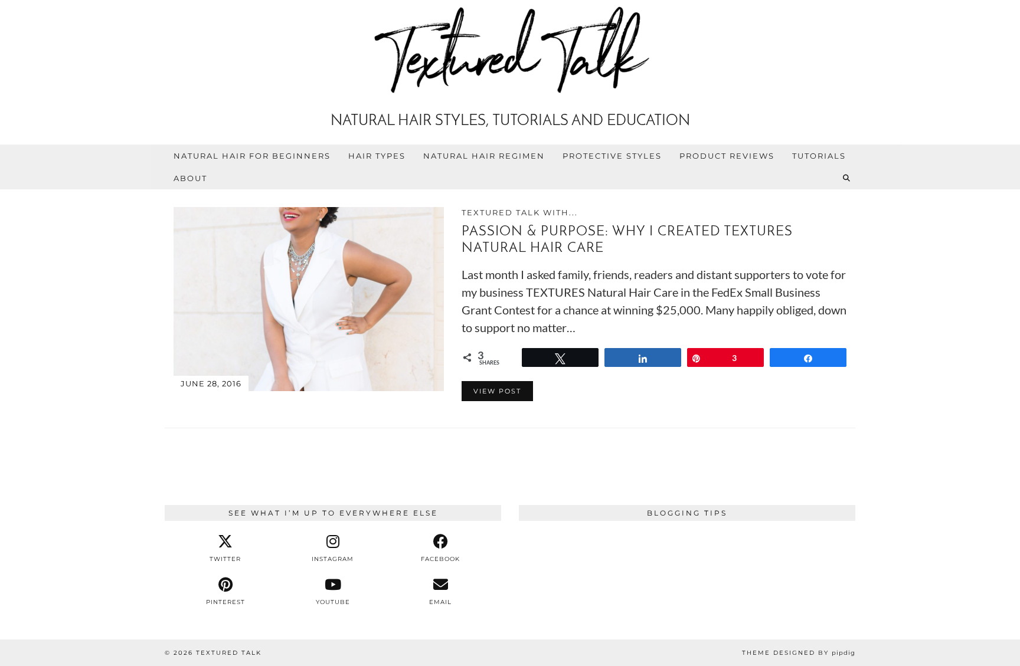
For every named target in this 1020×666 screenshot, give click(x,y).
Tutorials (819, 155)
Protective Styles (612, 155)
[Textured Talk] (510, 52)
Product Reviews (726, 155)
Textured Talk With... (520, 212)
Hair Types (377, 155)
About (190, 178)
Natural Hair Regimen (484, 155)
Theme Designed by (798, 653)
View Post (497, 391)
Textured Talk (228, 653)
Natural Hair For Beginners (252, 155)
